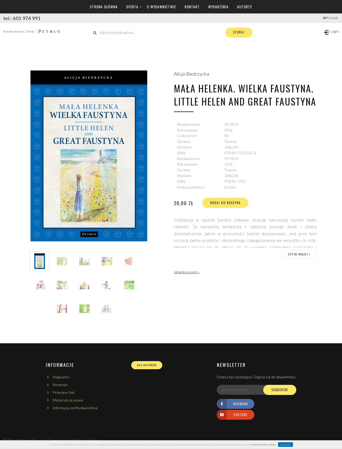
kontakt (192, 6)
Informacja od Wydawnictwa (75, 408)
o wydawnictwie (161, 6)
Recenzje (60, 384)
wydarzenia (218, 6)
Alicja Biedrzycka (191, 74)
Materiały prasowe (68, 400)
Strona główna (104, 6)
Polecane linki (64, 392)
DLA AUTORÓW (146, 365)
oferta (132, 6)
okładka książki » (187, 272)
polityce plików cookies (264, 444)
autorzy (244, 6)
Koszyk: (332, 17)
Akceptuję (285, 444)
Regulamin (61, 377)
